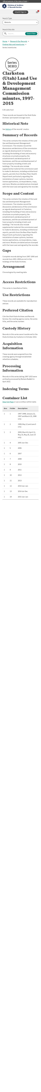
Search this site (8, 29)
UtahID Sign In (20, 12)
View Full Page (8, 402)
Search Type (7, 18)
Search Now (31, 33)
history (8, 129)
